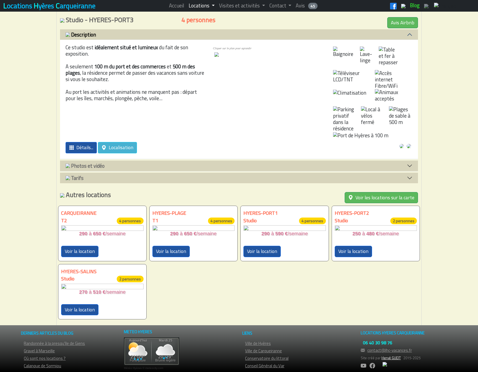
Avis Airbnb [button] (402, 22)
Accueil (176, 5)
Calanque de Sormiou (42, 366)
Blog (415, 5)
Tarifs (77, 178)
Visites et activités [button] (240, 5)
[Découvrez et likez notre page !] (393, 5)
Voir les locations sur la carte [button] (383, 197)
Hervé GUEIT (391, 358)
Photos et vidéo (87, 166)
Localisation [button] (119, 147)
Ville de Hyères (258, 343)
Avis (305, 5)
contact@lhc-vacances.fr (389, 350)
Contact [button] (278, 5)
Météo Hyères (133, 368)
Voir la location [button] (80, 251)
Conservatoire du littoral (267, 358)
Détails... (83, 147)
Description (83, 34)
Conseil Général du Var (264, 366)
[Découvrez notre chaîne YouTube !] (403, 5)
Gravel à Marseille (39, 351)
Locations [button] (200, 5)
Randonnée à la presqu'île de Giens (54, 343)
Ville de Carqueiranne (263, 351)
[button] (447, 5)
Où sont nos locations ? (45, 358)
